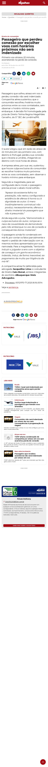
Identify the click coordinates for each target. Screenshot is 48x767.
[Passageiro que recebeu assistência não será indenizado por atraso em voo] (9, 455)
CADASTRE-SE (40, 493)
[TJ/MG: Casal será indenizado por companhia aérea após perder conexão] (9, 388)
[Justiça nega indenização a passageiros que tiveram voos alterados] (9, 403)
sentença (13, 287)
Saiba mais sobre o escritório (24, 525)
